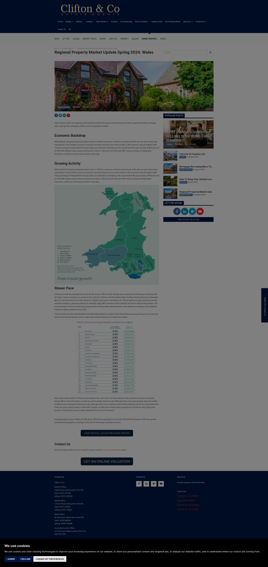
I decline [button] (25, 559)
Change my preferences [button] (50, 559)
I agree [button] (11, 559)
